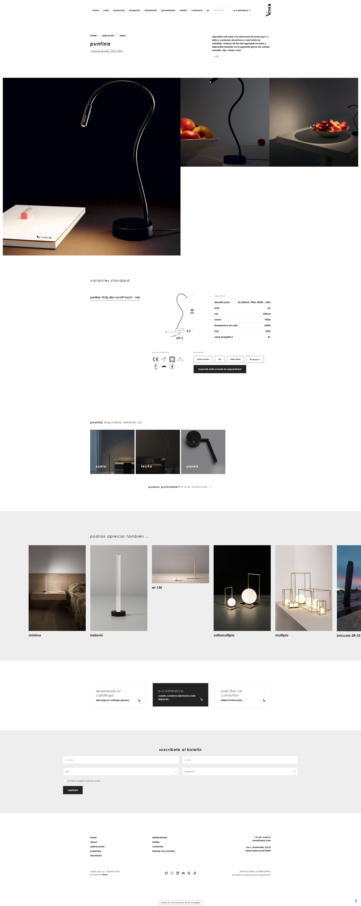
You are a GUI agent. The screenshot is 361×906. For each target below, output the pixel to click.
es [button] (208, 10)
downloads (151, 10)
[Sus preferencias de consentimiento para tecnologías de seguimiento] (356, 901)
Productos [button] (119, 10)
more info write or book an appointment (220, 369)
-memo (254, 359)
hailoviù (96, 635)
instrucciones (203, 359)
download (96, 855)
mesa (123, 35)
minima (35, 635)
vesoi (106, 10)
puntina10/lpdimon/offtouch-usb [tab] (115, 297)
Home (93, 837)
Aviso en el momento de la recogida (180, 902)
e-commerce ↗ (242, 10)
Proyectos (134, 10)
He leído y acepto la (84, 781)
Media (183, 10)
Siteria (105, 874)
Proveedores (168, 10)
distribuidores (159, 837)
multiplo (281, 635)
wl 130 (157, 587)
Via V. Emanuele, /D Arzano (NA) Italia (258, 849)
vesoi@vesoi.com (261, 840)
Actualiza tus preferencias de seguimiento (251, 875)
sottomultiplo (224, 635)
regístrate (73, 790)
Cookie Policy (263, 871)
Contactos (196, 10)
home (96, 10)
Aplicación (108, 35)
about (93, 842)
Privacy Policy (94, 781)
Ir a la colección (194, 486)
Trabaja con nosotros (163, 851)
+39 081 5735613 (263, 837)
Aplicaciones (97, 846)
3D (220, 359)
